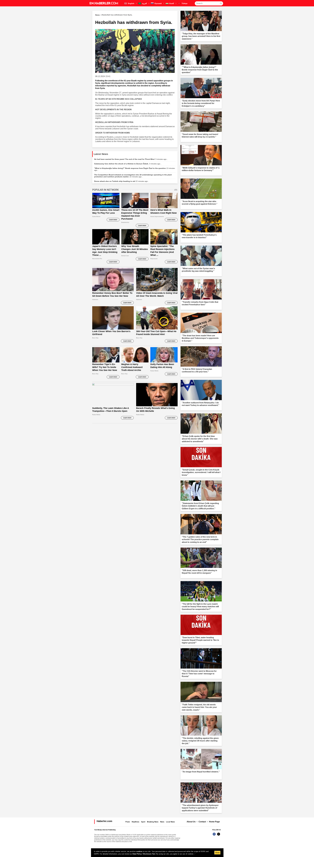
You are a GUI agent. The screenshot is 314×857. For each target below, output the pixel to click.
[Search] (220, 3)
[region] (157, 852)
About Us (191, 822)
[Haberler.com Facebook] (214, 835)
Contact (202, 822)
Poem (127, 822)
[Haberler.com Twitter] (219, 835)
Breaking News (152, 822)
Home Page (214, 822)
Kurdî (171, 3)
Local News (170, 822)
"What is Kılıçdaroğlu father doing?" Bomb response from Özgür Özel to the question (134, 169)
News (162, 822)
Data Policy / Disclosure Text (144, 854)
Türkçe (184, 3)
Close (217, 853)
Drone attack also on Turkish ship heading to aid (121, 181)
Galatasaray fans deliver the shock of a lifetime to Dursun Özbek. (128, 164)
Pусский (158, 3)
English (130, 3)
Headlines (135, 822)
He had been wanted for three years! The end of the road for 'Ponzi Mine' (131, 159)
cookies (139, 851)
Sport (143, 822)
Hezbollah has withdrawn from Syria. (113, 15)
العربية (144, 3)
